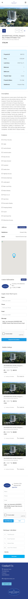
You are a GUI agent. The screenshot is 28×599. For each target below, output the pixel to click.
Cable (4, 144)
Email (2, 311)
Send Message (8, 521)
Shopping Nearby (7, 207)
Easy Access (6, 156)
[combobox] (14, 552)
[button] (14, 255)
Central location (7, 152)
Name (3, 297)
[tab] (4, 31)
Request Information (14, 339)
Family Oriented (7, 161)
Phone (3, 304)
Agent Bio (24, 279)
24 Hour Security (7, 140)
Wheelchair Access (8, 220)
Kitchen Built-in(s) (7, 178)
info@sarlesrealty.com (9, 578)
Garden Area (6, 169)
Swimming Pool (7, 216)
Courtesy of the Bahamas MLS (11, 376)
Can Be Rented (7, 148)
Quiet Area (5, 199)
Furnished (5, 165)
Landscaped (6, 182)
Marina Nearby (6, 190)
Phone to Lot (6, 195)
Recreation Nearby (8, 203)
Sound (4, 211)
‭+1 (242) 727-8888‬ (15, 287)
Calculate (14, 556)
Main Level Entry (7, 186)
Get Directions (23, 227)
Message (3, 318)
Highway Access (7, 173)
